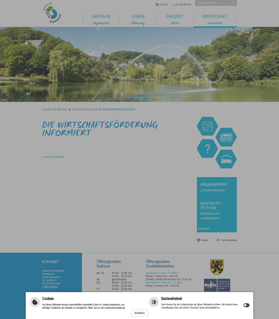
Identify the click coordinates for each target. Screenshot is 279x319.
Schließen (139, 312)
